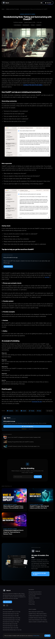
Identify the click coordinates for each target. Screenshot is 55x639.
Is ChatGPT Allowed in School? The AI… (37, 617)
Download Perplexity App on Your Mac (11, 619)
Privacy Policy (32, 604)
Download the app (37, 401)
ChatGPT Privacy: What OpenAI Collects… (38, 613)
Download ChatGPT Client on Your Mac (11, 611)
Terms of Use (32, 601)
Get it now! (8, 601)
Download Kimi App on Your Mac (10, 623)
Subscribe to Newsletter (34, 597)
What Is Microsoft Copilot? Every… (36, 611)
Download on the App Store (40, 574)
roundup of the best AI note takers (32, 85)
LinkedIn (24, 410)
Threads (32, 410)
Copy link (50, 410)
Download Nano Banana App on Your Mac (12, 629)
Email (40, 410)
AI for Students (18, 25)
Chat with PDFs (32, 595)
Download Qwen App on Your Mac (10, 627)
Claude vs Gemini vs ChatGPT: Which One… (38, 621)
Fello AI (7, 2)
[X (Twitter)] (7, 605)
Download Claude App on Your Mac (11, 613)
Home (3, 9)
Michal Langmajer (19, 22)
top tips (47, 277)
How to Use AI (26, 25)
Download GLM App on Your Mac (10, 625)
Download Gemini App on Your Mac (11, 615)
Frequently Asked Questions (35, 593)
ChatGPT (38, 25)
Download (49, 2)
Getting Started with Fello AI (35, 592)
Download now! (8, 266)
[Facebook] (4, 605)
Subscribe (37, 476)
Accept (47, 635)
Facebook (11, 410)
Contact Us (31, 599)
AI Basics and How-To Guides (12, 9)
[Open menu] (41, 2)
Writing (32, 25)
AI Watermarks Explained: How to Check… (38, 615)
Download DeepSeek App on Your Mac (11, 617)
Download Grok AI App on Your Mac (11, 621)
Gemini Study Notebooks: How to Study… (38, 619)
